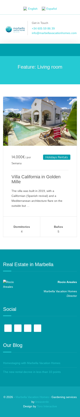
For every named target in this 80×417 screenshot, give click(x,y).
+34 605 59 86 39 (43, 28)
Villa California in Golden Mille (36, 179)
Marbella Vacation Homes (32, 397)
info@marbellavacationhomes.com (54, 33)
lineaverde (42, 401)
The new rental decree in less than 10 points (32, 372)
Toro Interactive (47, 406)
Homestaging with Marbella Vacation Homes (31, 363)
